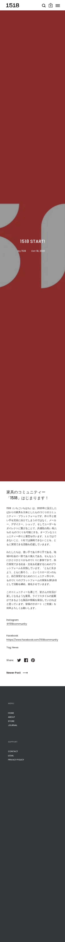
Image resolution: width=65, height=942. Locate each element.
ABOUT (11, 717)
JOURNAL (12, 725)
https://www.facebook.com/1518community (32, 639)
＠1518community (16, 623)
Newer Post (13, 672)
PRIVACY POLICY (16, 759)
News (15, 647)
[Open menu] (58, 5)
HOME (11, 712)
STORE (11, 721)
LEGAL (11, 755)
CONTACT (13, 751)
